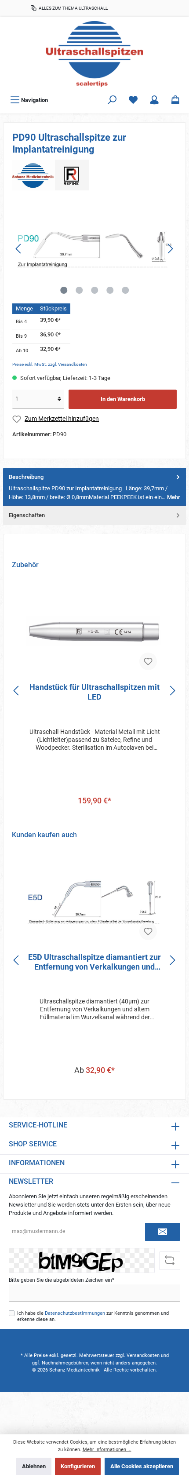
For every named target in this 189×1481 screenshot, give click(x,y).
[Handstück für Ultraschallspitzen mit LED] (94, 632)
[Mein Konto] (154, 100)
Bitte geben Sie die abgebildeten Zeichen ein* (61, 1280)
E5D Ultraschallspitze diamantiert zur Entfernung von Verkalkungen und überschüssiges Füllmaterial (94, 962)
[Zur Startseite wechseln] (94, 54)
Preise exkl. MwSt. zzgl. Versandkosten (49, 364)
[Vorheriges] (18, 248)
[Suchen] (112, 100)
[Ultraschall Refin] (50, 174)
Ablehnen (34, 1466)
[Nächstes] (170, 248)
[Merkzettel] (133, 100)
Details (94, 1088)
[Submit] (162, 1232)
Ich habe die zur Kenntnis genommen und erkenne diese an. (93, 1316)
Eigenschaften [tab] (27, 515)
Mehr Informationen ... (107, 1449)
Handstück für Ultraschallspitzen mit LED (94, 691)
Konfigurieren (78, 1466)
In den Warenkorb (123, 399)
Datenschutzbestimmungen (75, 1313)
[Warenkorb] (175, 100)
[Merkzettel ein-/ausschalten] (148, 661)
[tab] (94, 487)
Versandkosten (143, 1355)
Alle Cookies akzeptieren (141, 1466)
